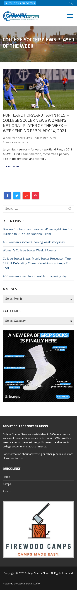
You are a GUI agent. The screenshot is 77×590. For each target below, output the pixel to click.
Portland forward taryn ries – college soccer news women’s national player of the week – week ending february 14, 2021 (36, 122)
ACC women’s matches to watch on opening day (35, 276)
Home (6, 476)
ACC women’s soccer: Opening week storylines (34, 242)
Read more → (14, 166)
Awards (7, 491)
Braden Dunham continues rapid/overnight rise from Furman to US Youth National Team (38, 231)
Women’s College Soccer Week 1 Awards (30, 250)
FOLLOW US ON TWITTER (21, 3)
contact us (17, 458)
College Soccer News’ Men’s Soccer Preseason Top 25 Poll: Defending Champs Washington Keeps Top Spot (37, 263)
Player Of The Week (16, 142)
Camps (7, 484)
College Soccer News (18, 138)
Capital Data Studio (28, 583)
